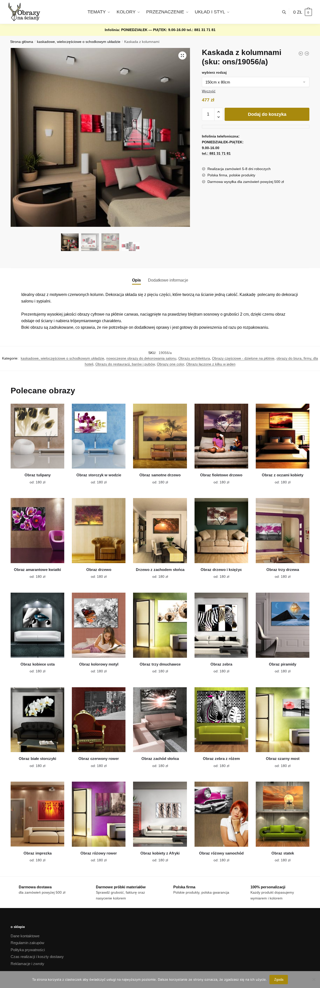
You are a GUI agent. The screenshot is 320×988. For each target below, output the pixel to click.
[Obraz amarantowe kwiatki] (37, 530)
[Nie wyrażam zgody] (313, 979)
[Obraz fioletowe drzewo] (221, 436)
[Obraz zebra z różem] (221, 719)
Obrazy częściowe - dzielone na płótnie (243, 358)
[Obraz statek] (282, 814)
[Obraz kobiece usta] (37, 625)
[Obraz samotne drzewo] (160, 436)
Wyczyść (209, 91)
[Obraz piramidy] (282, 625)
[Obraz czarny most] (282, 719)
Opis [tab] (136, 280)
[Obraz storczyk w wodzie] (98, 436)
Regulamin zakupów (27, 943)
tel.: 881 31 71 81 (201, 30)
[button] (182, 55)
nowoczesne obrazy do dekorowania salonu (141, 358)
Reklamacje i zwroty (27, 964)
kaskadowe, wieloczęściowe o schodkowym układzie (78, 42)
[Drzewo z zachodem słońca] (160, 530)
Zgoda (278, 979)
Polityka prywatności (28, 950)
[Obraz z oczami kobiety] (282, 436)
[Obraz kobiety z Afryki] (160, 814)
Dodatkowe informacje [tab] (168, 280)
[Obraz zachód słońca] (160, 719)
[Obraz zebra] (221, 625)
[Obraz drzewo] (98, 530)
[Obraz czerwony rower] (98, 719)
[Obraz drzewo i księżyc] (221, 530)
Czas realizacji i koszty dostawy (37, 956)
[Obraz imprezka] (37, 814)
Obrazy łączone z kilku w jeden (211, 364)
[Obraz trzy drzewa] (282, 530)
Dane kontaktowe (25, 936)
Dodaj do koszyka (267, 114)
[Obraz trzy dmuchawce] (160, 625)
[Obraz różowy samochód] (221, 814)
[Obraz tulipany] (37, 436)
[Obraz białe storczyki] (37, 719)
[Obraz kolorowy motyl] (98, 625)
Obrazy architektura (194, 358)
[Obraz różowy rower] (98, 814)
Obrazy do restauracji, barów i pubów (125, 364)
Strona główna (21, 42)
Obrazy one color (170, 364)
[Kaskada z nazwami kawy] (300, 53)
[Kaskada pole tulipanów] (306, 53)
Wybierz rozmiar (33, 479)
